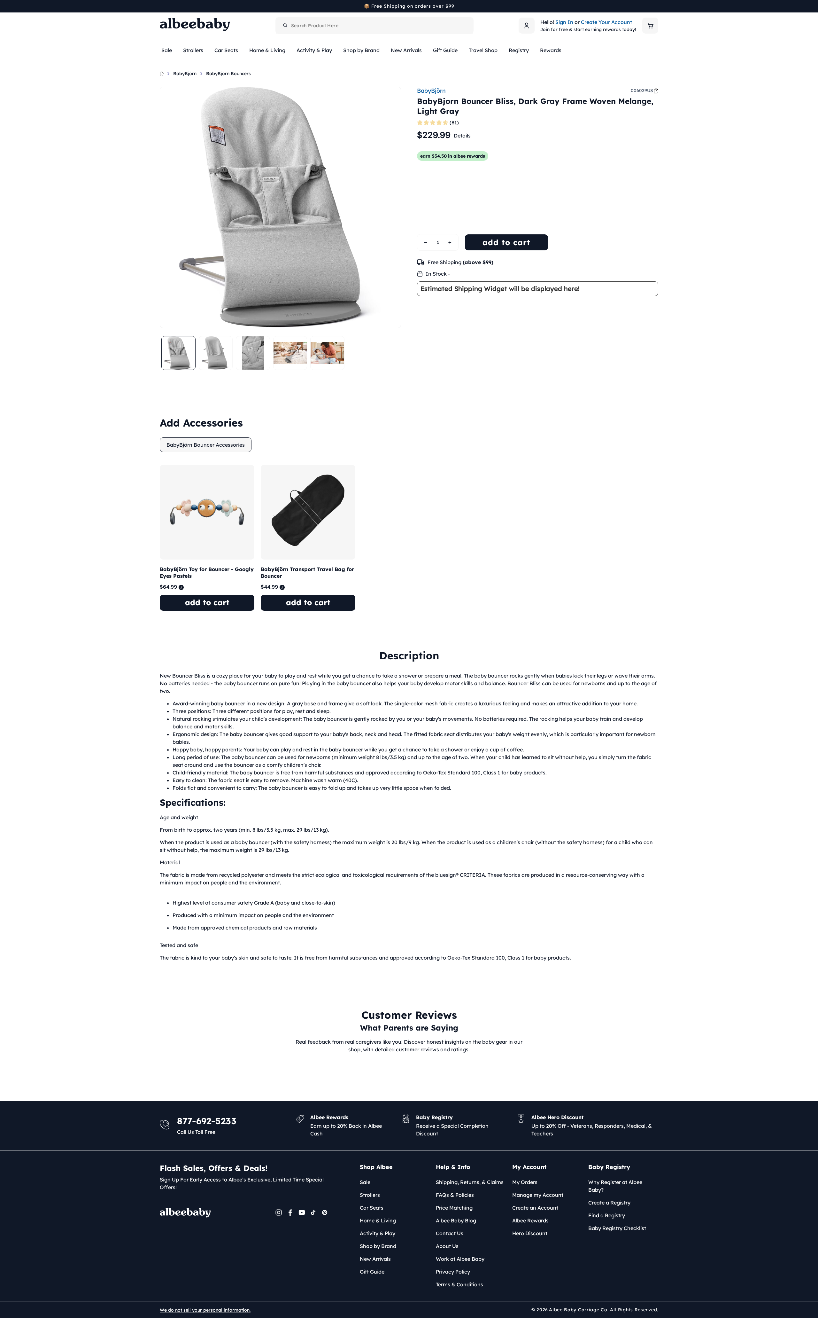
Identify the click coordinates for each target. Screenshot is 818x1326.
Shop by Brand (378, 1246)
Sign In (564, 22)
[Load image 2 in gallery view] (216, 353)
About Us (447, 1246)
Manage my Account (537, 1195)
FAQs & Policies (455, 1195)
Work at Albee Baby (460, 1259)
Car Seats (371, 1207)
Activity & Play (377, 1233)
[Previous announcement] (162, 6)
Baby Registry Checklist (617, 1228)
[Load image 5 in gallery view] (327, 353)
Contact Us (449, 1233)
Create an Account (535, 1207)
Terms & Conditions (459, 1284)
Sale (365, 1182)
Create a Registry (609, 1202)
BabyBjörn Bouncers (228, 73)
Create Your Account (606, 22)
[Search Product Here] (285, 25)
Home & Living (378, 1220)
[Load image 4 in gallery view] (290, 353)
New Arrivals (375, 1259)
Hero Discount (529, 1233)
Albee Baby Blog (456, 1220)
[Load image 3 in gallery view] (253, 353)
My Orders (524, 1182)
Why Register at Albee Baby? (615, 1186)
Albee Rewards (530, 1220)
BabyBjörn (185, 73)
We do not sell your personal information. (205, 1310)
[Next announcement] (656, 6)
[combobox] (374, 25)
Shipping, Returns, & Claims (470, 1182)
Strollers (370, 1195)
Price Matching (454, 1207)
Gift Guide (372, 1271)
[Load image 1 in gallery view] (178, 353)
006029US (642, 90)
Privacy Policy (453, 1271)
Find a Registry (606, 1215)
